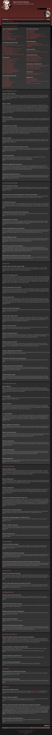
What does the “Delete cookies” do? (9, 39)
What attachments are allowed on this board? (34, 73)
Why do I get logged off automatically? (10, 38)
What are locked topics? (7, 85)
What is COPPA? (6, 31)
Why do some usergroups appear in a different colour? (36, 36)
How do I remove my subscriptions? (33, 68)
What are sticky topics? (7, 84)
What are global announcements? (9, 81)
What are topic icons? (7, 86)
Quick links (3, 19)
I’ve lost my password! (7, 37)
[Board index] (7, 5)
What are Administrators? (31, 30)
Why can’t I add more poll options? (9, 63)
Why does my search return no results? (33, 57)
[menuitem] (45, 19)
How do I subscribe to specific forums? (33, 67)
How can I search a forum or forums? (33, 56)
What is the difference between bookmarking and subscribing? (37, 65)
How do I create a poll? (7, 62)
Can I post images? (6, 80)
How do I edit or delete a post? (8, 60)
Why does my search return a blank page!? (34, 58)
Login (8, 21)
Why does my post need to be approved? (10, 71)
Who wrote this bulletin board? (31, 78)
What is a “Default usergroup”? (32, 37)
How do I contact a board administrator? (33, 83)
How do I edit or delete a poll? (8, 64)
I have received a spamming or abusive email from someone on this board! (37, 46)
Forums (7, 19)
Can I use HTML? (6, 78)
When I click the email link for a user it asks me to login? (13, 54)
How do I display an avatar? (8, 52)
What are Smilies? (6, 79)
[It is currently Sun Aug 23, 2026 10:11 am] (48, 23)
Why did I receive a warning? (8, 68)
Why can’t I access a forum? (8, 65)
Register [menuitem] (49, 19)
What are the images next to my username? (11, 51)
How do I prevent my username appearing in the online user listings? (13, 46)
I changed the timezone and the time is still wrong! (12, 48)
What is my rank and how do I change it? (10, 53)
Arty (23, 731)
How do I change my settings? (8, 44)
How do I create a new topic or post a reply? (11, 58)
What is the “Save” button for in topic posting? (11, 70)
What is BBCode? (6, 77)
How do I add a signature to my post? (9, 61)
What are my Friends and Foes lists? (33, 50)
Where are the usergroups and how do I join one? (35, 33)
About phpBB (36, 692)
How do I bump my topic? (7, 72)
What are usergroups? (30, 32)
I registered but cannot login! (8, 33)
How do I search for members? (32, 59)
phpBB (23, 223)
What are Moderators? (30, 31)
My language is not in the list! (8, 49)
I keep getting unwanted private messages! (34, 44)
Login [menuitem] (47, 19)
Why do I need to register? (7, 30)
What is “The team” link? (30, 38)
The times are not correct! (7, 47)
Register (12, 21)
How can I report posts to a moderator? (10, 69)
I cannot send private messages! (32, 42)
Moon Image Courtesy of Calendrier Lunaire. (26, 732)
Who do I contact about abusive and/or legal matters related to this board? (37, 82)
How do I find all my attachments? (32, 74)
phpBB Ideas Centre (6, 699)
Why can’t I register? (6, 32)
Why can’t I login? (6, 35)
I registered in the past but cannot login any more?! (12, 36)
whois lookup (31, 707)
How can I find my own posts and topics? (34, 61)
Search (4, 21)
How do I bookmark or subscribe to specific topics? (35, 66)
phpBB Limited (33, 691)
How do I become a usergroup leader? (33, 35)
